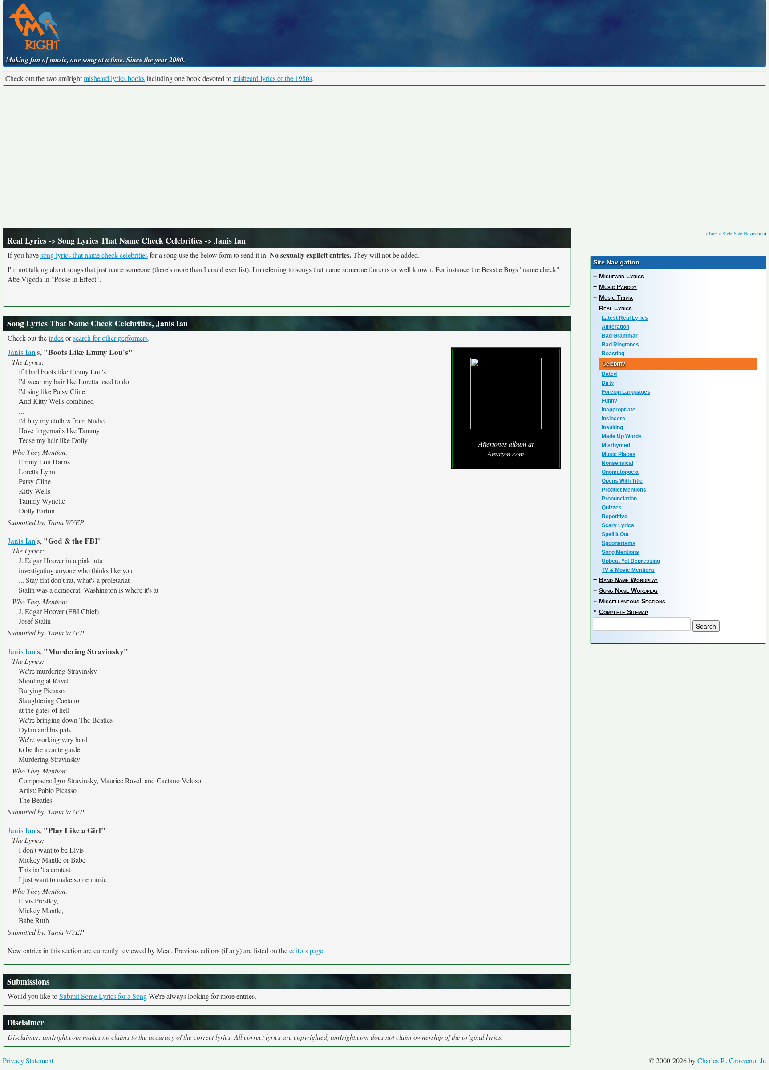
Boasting (613, 353)
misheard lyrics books (114, 78)
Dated (609, 374)
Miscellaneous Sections (632, 601)
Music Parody (618, 286)
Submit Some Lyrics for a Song (103, 996)
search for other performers (110, 337)
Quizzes (612, 507)
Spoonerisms (618, 543)
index (56, 337)
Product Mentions (624, 490)
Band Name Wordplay (628, 579)
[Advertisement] (384, 157)
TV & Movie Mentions (628, 570)
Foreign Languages (626, 392)
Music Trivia (616, 297)
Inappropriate (618, 410)
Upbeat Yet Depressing (631, 561)
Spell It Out (615, 534)
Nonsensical (617, 463)
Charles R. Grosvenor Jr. (731, 1060)
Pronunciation (619, 499)
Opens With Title (622, 481)
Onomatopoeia (620, 472)
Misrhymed (616, 445)
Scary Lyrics (618, 525)
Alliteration (615, 327)
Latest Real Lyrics (625, 318)
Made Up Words (622, 436)
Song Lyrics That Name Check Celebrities (130, 240)
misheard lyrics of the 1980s (272, 78)
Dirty (608, 383)
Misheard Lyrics (621, 276)
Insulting (612, 427)
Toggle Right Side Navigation (736, 233)
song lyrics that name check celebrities (94, 255)
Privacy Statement (28, 1060)
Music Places (618, 454)
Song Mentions (620, 552)
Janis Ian (22, 352)
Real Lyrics (26, 240)
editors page (306, 950)
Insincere (613, 418)
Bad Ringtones (620, 345)
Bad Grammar (620, 336)
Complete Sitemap (623, 611)
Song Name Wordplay (628, 590)
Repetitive (614, 516)
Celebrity (613, 364)
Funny (609, 401)
